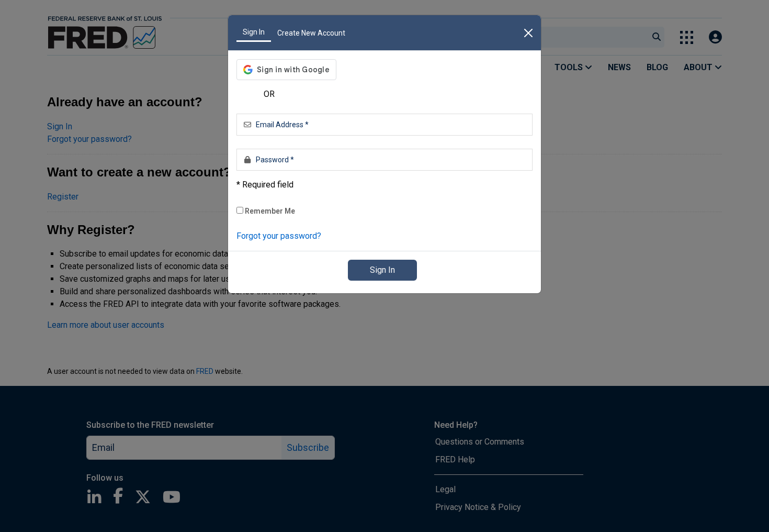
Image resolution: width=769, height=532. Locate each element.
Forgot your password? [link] (278, 236)
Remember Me (269, 211)
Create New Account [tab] (311, 33)
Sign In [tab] (254, 32)
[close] (528, 33)
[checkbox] (239, 210)
